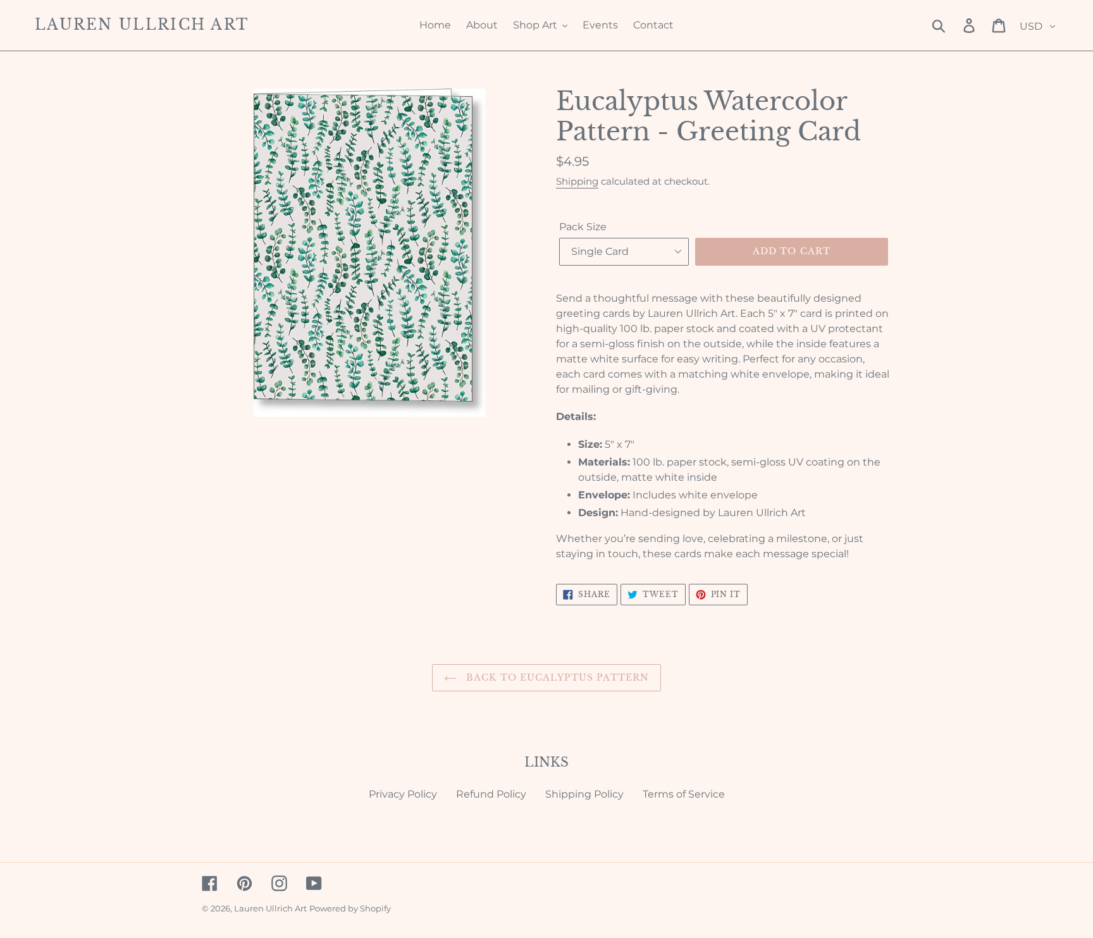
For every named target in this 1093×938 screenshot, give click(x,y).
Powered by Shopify (350, 908)
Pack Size (583, 227)
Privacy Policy (403, 794)
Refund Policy (491, 794)
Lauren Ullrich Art (142, 25)
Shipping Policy (584, 794)
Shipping (577, 181)
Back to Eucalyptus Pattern (556, 677)
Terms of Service (684, 794)
